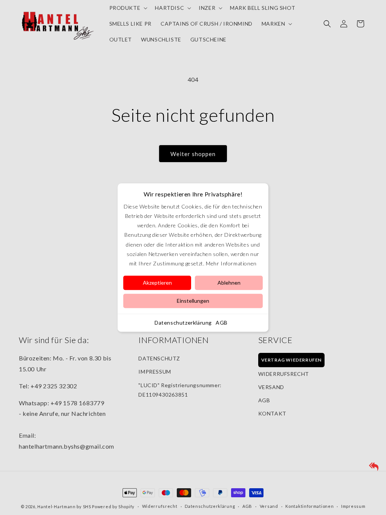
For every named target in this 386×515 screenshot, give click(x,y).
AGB (222, 322)
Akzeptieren (157, 282)
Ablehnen (229, 282)
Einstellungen (193, 300)
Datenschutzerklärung (183, 322)
